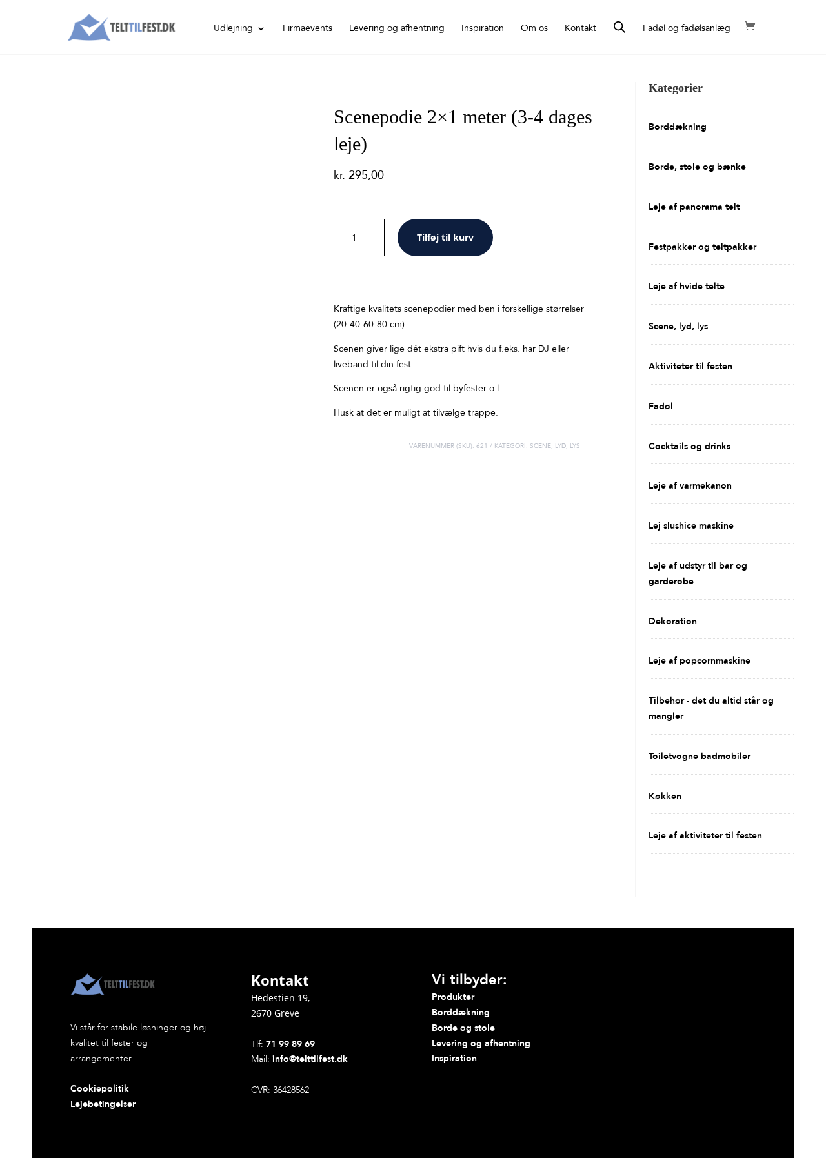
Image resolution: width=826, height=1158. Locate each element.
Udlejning (233, 29)
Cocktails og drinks (689, 446)
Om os (534, 29)
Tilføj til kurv (445, 237)
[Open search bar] (619, 27)
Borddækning (678, 127)
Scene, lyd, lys (555, 446)
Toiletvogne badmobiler (699, 756)
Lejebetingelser (103, 1104)
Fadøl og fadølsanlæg (686, 29)
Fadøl (661, 406)
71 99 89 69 (290, 1044)
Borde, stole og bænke (697, 167)
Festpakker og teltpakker (702, 247)
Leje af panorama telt (694, 207)
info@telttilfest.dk (310, 1059)
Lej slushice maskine (691, 526)
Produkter (453, 997)
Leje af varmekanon (690, 486)
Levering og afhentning (397, 29)
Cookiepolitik (99, 1088)
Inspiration (482, 29)
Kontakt (580, 29)
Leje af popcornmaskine (699, 661)
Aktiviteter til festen (690, 366)
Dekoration (673, 621)
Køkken (665, 796)
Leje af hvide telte (687, 286)
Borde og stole (463, 1028)
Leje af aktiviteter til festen (705, 835)
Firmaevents (307, 29)
